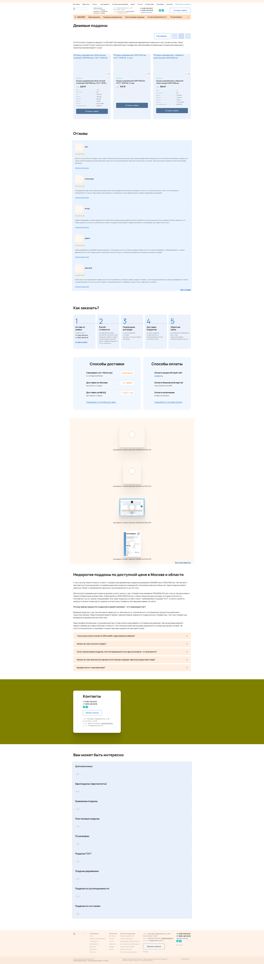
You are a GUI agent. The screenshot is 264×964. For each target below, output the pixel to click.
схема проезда (130, 11)
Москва (103, 9)
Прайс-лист (86, 4)
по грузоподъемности (157, 17)
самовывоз (104, 11)
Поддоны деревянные (112, 17)
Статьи (140, 4)
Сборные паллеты (126, 949)
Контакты (169, 4)
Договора (76, 4)
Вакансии (93, 947)
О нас (91, 936)
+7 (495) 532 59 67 (146, 8)
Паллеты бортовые (126, 938)
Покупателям (149, 4)
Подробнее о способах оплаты (168, 402)
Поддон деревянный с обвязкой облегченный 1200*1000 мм (169, 82)
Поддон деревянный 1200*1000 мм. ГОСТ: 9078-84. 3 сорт (130, 82)
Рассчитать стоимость (183, 4)
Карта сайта (105, 960)
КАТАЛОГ (81, 17)
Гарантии (112, 944)
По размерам (176, 17)
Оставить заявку (180, 10)
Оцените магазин (185, 959)
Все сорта (96, 13)
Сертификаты (105, 4)
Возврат (111, 947)
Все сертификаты (183, 562)
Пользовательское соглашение (95, 960)
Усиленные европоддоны (128, 952)
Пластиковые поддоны (134, 17)
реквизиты (158, 376)
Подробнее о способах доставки (101, 402)
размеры (102, 13)
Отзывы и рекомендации (120, 4)
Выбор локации (98, 8)
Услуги (94, 4)
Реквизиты (93, 949)
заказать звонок (146, 12)
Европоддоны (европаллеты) (129, 941)
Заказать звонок (92, 713)
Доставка (96, 11)
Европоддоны (94, 17)
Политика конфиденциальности (80, 960)
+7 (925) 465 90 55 (146, 10)
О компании (160, 4)
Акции (133, 4)
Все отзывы (185, 289)
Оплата (111, 938)
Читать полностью (82, 168)
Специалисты (94, 941)
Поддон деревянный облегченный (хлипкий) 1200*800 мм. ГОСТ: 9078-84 (91, 82)
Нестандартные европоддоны (130, 944)
